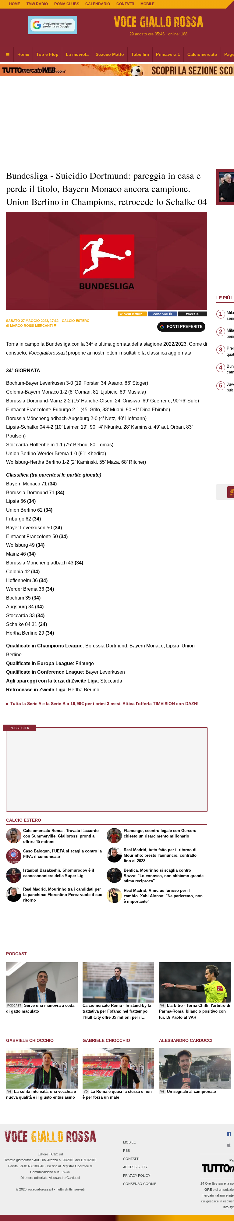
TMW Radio (37, 4)
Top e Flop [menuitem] (47, 54)
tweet (191, 314)
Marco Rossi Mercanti (31, 325)
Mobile (129, 1142)
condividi (161, 314)
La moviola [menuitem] (77, 54)
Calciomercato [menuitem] (202, 54)
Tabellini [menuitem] (140, 54)
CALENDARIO (97, 4)
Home (14, 4)
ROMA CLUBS (66, 4)
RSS (126, 1150)
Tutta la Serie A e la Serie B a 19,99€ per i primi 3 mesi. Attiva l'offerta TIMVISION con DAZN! (104, 703)
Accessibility (135, 1167)
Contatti (131, 1159)
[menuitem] (7, 54)
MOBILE (147, 4)
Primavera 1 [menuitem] (168, 54)
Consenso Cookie (139, 1184)
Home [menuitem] (23, 54)
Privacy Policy (136, 1175)
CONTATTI (125, 4)
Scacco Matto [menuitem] (110, 54)
